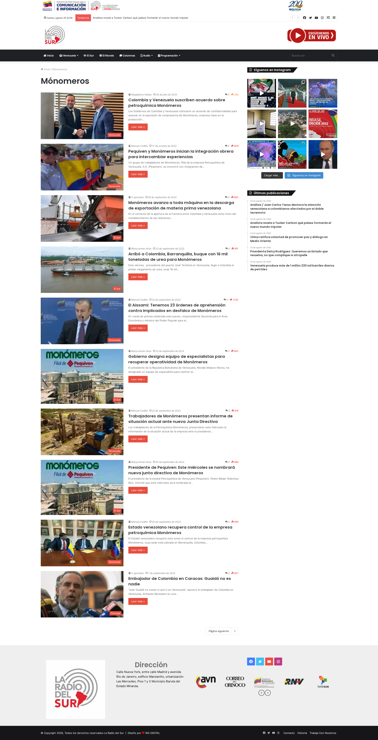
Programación (169, 55)
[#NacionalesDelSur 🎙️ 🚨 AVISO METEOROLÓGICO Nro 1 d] (261, 154)
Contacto (289, 732)
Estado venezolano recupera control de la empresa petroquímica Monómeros (180, 529)
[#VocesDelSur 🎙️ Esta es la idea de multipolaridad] (323, 154)
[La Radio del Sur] (54, 35)
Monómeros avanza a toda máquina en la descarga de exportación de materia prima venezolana (181, 205)
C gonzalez (137, 197)
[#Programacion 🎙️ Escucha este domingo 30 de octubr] (323, 124)
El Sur (90, 55)
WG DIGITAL (152, 732)
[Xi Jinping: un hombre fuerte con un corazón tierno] (292, 93)
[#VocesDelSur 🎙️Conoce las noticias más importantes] (261, 93)
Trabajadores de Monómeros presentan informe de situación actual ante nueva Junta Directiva (180, 418)
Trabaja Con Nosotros (323, 732)
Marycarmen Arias (141, 248)
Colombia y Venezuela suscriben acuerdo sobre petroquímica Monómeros (176, 102)
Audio (146, 55)
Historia (302, 732)
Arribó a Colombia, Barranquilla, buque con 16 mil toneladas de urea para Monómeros (178, 256)
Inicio (50, 55)
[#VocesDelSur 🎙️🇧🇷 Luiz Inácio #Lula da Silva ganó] (323, 93)
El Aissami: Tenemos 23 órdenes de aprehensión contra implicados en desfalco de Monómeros (176, 307)
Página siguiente (219, 631)
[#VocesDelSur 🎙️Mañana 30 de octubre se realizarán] (292, 154)
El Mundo (108, 55)
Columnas (128, 55)
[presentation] (261, 693)
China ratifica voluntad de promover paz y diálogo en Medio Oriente (134, 17)
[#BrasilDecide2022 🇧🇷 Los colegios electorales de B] (261, 124)
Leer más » (138, 126)
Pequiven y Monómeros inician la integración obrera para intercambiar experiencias (180, 154)
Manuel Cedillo (139, 145)
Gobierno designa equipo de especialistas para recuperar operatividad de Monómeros (176, 359)
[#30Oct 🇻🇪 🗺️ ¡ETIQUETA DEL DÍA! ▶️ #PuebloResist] (292, 124)
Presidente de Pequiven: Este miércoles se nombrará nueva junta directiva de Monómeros (181, 470)
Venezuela (69, 55)
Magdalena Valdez (141, 94)
